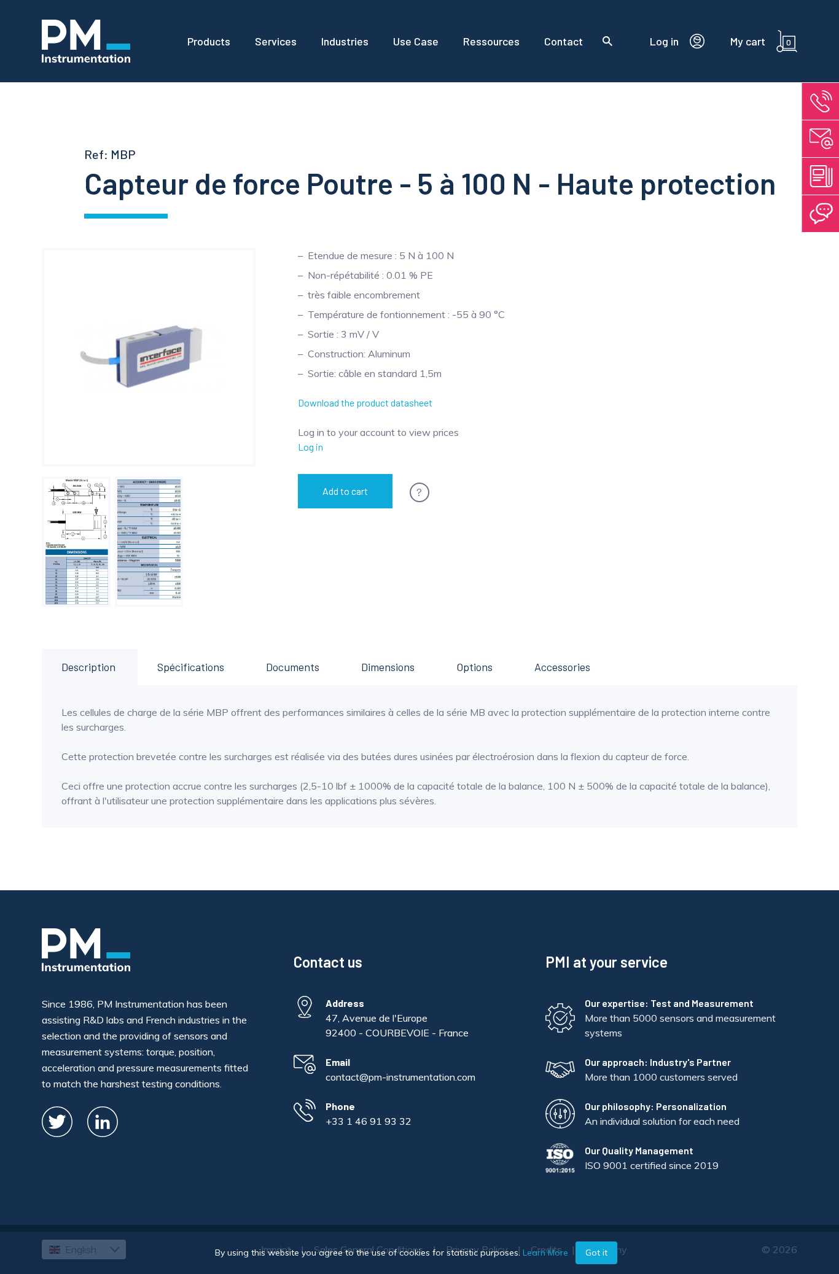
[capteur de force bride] (76, 541)
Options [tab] (474, 667)
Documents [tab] (292, 667)
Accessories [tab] (562, 667)
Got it (596, 1252)
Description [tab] (88, 667)
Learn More (545, 1252)
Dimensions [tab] (388, 667)
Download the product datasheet (365, 402)
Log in (310, 447)
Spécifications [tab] (190, 667)
